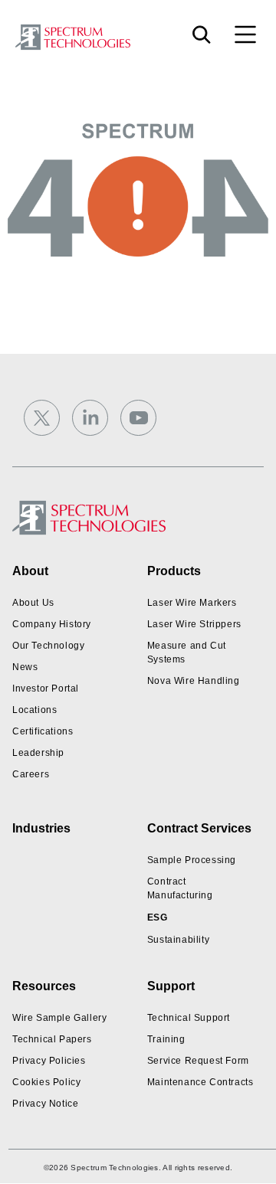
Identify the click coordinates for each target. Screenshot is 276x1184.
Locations (34, 710)
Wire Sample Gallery (59, 1017)
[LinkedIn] (90, 418)
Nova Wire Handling (193, 680)
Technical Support (188, 1017)
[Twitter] (42, 418)
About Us (33, 602)
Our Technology (48, 645)
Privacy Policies (49, 1060)
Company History (51, 624)
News (25, 667)
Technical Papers (52, 1039)
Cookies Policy (46, 1082)
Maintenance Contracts (200, 1082)
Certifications (42, 731)
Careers (30, 774)
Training (166, 1039)
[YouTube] (138, 418)
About (30, 570)
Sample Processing (191, 860)
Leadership (38, 752)
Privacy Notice (45, 1103)
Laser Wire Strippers (194, 624)
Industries (41, 828)
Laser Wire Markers (192, 602)
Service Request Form (198, 1060)
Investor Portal (45, 688)
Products (174, 570)
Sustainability (178, 939)
